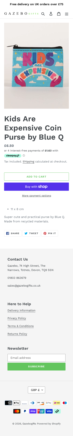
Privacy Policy (16, 318)
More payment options (36, 195)
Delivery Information (21, 310)
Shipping (28, 161)
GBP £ (35, 390)
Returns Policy (17, 334)
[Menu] (67, 13)
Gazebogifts (29, 423)
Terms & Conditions (20, 326)
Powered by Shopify (49, 423)
